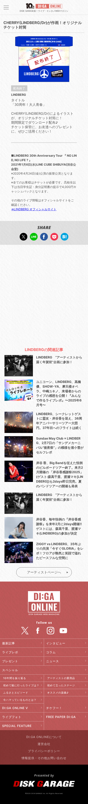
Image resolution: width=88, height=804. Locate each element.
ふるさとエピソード (15, 692)
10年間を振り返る (14, 678)
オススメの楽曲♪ (58, 692)
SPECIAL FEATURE (17, 726)
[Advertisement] (44, 294)
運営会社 (44, 744)
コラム (51, 652)
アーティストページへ (44, 572)
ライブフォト (11, 717)
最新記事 (8, 643)
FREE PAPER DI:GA (61, 717)
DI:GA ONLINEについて (44, 737)
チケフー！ (54, 708)
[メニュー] (6, 7)
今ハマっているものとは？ (20, 699)
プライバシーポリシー (44, 751)
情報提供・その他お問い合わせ (44, 758)
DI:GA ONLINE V (15, 708)
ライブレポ (10, 652)
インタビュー (55, 643)
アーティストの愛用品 (61, 678)
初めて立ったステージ (61, 685)
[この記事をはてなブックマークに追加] (64, 238)
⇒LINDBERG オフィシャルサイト (33, 209)
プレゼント (10, 661)
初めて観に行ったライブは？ (21, 685)
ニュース (52, 661)
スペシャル (10, 670)
